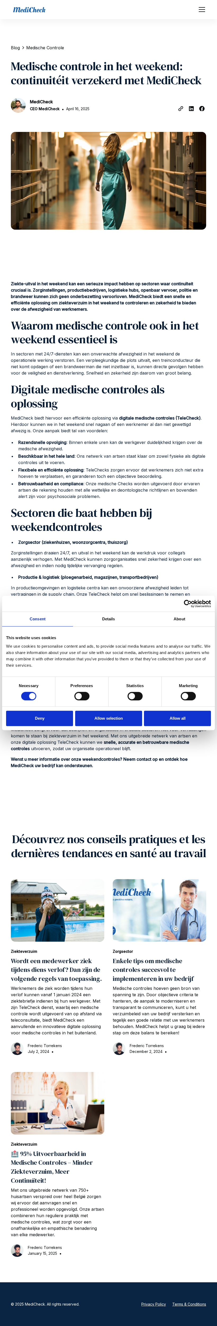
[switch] (81, 696)
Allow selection (108, 718)
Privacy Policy (153, 1304)
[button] (201, 9)
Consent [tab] (38, 619)
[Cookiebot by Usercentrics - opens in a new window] (188, 604)
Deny (39, 718)
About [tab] (179, 619)
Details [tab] (108, 619)
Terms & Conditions (189, 1304)
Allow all (178, 718)
